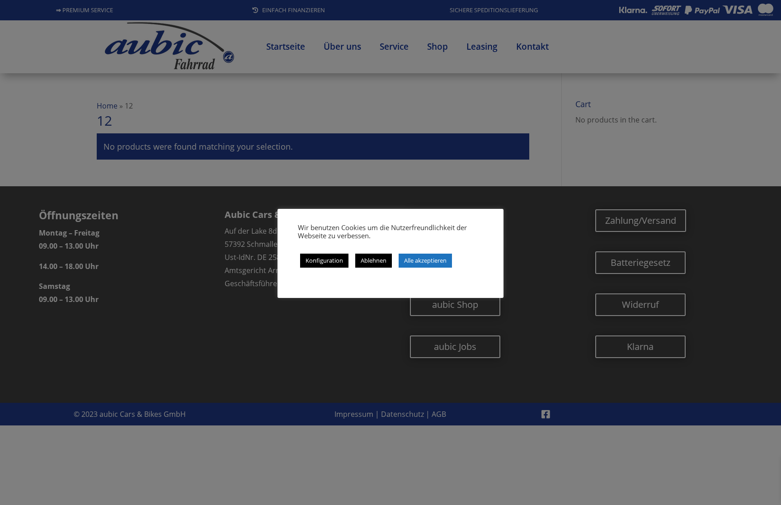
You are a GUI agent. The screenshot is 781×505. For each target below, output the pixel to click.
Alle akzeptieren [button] (425, 260)
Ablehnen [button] (373, 260)
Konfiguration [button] (324, 260)
